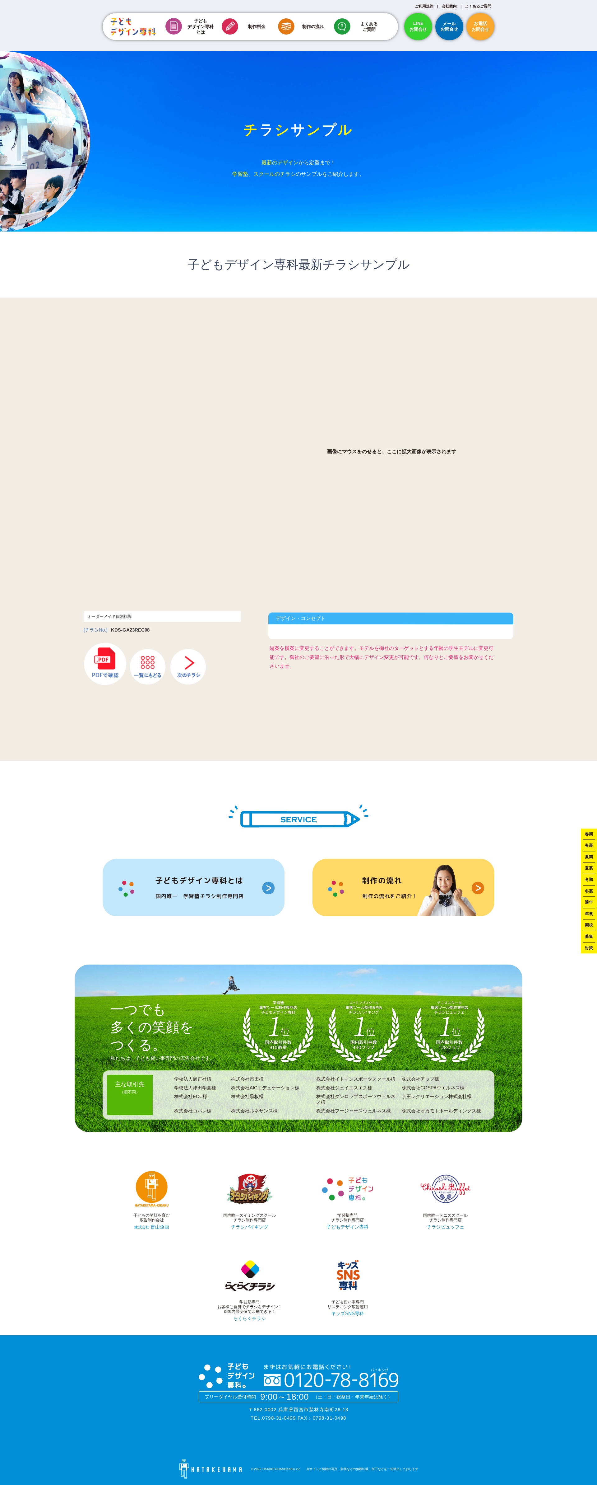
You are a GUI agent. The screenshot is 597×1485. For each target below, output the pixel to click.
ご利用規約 (424, 6)
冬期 (589, 879)
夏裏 (589, 868)
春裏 (589, 845)
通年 (589, 902)
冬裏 (589, 891)
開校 (589, 925)
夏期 (589, 856)
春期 (589, 834)
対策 (589, 948)
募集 (589, 936)
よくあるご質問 (478, 6)
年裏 (589, 913)
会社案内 (449, 6)
